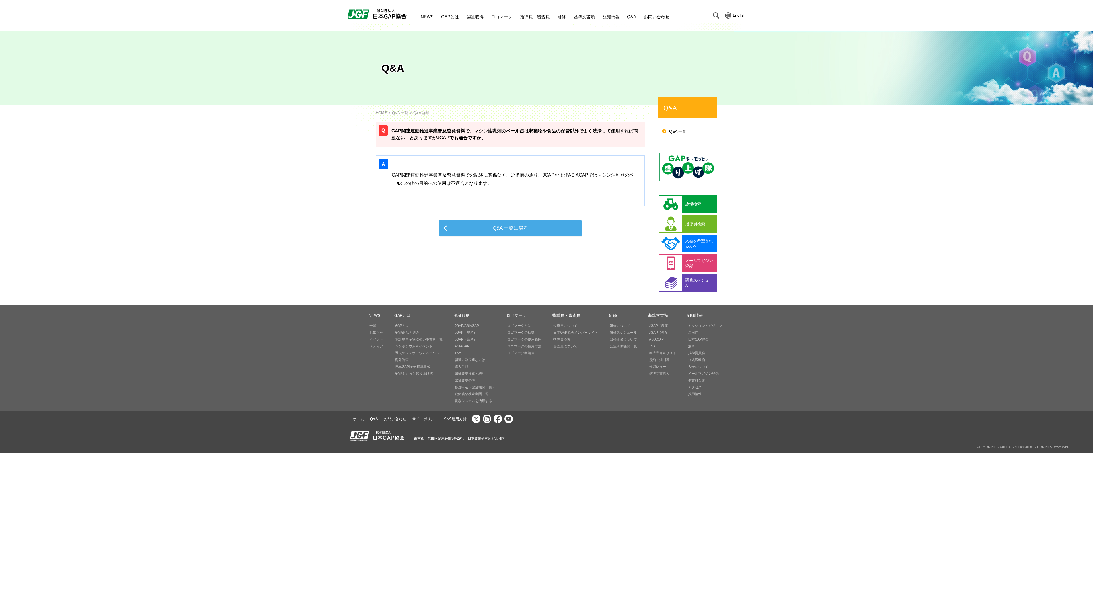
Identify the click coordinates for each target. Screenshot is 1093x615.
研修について (620, 326)
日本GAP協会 (698, 339)
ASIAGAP (462, 346)
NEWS (427, 16)
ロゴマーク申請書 (521, 353)
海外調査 (402, 360)
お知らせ (376, 333)
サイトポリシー (425, 419)
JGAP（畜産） (466, 339)
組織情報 (611, 16)
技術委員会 (696, 353)
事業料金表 (696, 380)
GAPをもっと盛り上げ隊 (414, 374)
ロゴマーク (501, 16)
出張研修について (623, 339)
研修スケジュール (623, 333)
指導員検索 (561, 339)
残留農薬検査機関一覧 (472, 394)
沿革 (691, 346)
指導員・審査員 (535, 16)
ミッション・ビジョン (705, 326)
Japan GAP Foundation (1016, 446)
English (739, 15)
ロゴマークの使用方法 (524, 346)
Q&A (631, 16)
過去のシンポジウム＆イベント (419, 353)
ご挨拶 (693, 333)
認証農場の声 (465, 380)
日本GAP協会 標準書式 (412, 367)
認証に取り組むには (470, 360)
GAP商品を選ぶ (407, 333)
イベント (376, 339)
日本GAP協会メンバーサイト (575, 333)
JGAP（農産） (466, 333)
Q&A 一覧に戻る (510, 228)
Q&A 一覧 (400, 113)
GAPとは (450, 16)
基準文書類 (584, 16)
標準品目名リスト (662, 353)
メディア (376, 346)
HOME (381, 113)
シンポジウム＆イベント (414, 346)
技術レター (657, 367)
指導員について (565, 326)
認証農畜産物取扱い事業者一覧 (419, 339)
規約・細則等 (659, 360)
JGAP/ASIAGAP (467, 326)
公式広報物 (696, 360)
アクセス (695, 387)
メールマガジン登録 (703, 374)
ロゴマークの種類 (521, 333)
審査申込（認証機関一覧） (475, 387)
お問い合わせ (656, 16)
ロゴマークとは (519, 326)
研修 (561, 16)
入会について (698, 367)
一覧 (372, 326)
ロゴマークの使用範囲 (524, 339)
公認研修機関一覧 (623, 346)
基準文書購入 (659, 374)
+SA (458, 353)
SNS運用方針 (455, 419)
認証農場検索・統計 (470, 374)
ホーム (358, 419)
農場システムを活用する (473, 401)
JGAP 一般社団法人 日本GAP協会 (377, 14)
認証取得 (475, 16)
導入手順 (461, 367)
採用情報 (695, 394)
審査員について (565, 346)
